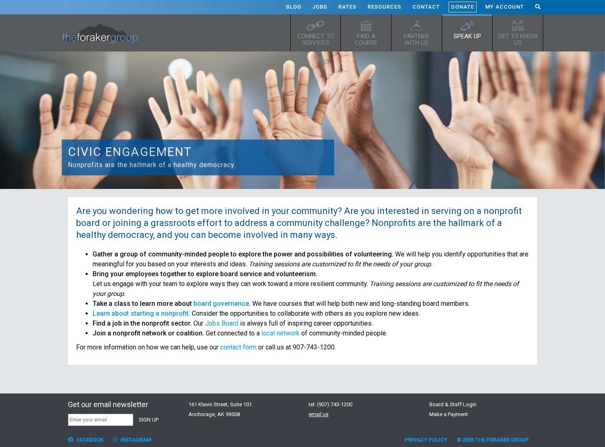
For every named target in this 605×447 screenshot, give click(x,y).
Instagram (135, 440)
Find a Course (366, 40)
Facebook (89, 440)
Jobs (319, 7)
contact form (238, 347)
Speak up (467, 36)
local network (280, 333)
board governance (221, 303)
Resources (384, 7)
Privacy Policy (426, 440)
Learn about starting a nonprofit (140, 313)
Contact (426, 7)
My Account (504, 7)
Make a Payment (448, 414)
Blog (293, 7)
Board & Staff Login (453, 404)
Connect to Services (315, 40)
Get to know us (518, 40)
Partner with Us (416, 40)
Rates (347, 7)
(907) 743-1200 (334, 404)
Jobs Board (221, 323)
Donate (462, 7)
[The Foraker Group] (103, 33)
